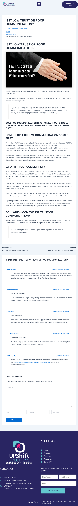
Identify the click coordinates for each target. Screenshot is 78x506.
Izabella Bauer (12, 269)
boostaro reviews (13, 334)
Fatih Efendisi (11, 356)
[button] (39, 4)
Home (8, 32)
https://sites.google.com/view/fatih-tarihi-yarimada (32, 362)
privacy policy (33, 502)
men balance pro (12, 289)
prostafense (11, 312)
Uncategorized (11, 34)
